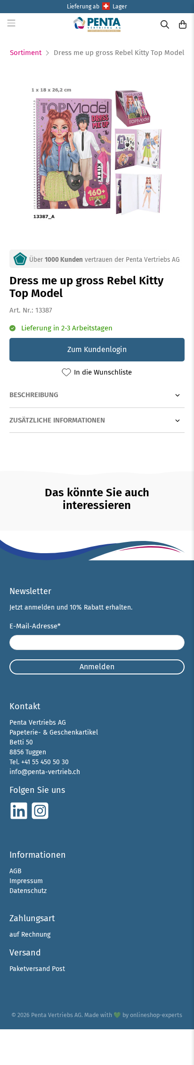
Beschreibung (33, 395)
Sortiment (25, 52)
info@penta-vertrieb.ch (44, 772)
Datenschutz (28, 891)
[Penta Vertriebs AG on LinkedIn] (18, 818)
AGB (15, 871)
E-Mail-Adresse (35, 626)
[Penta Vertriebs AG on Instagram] (40, 818)
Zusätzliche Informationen (57, 420)
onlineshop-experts (156, 1014)
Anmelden (97, 666)
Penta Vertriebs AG (56, 1014)
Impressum (26, 881)
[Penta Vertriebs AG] (97, 24)
